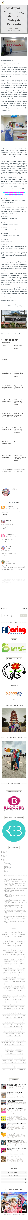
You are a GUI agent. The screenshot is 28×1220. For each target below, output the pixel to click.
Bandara (7, 936)
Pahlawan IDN (18, 1017)
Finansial (6, 963)
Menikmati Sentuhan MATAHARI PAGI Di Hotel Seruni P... (14, 877)
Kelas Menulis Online (19, 981)
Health (23, 965)
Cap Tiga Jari (8, 948)
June (5, 871)
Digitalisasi (7, 956)
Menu (25, 0)
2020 (4, 858)
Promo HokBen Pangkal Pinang (14, 1092)
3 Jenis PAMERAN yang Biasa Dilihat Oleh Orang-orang (14, 893)
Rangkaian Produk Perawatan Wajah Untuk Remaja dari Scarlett (7, 415)
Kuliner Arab (7, 992)
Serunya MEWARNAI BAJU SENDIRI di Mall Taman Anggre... (14, 886)
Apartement (5, 934)
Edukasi (6, 959)
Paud (16, 1024)
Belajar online (8, 939)
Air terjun (14, 932)
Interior (12, 970)
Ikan (6, 970)
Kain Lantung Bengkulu (10, 977)
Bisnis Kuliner (21, 941)
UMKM (10, 1064)
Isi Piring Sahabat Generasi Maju (15, 1108)
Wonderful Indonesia (9, 1069)
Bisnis (12, 941)
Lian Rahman (6, 997)
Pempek (22, 1024)
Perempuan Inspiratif (10, 1033)
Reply (5, 514)
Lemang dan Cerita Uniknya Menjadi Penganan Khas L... (15, 908)
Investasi (6, 972)
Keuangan (15, 988)
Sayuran (13, 1044)
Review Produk (21, 1042)
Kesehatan (7, 988)
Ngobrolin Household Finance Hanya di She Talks (16, 1149)
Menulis (21, 1008)
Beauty (20, 936)
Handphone (15, 965)
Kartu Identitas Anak (9, 979)
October (6, 866)
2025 (4, 851)
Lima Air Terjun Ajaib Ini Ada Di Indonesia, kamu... (14, 922)
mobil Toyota (10, 1013)
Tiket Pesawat (12, 1058)
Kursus (23, 995)
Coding (15, 950)
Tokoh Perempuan (20, 1060)
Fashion (13, 959)
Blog (14, 943)
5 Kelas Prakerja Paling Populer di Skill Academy (19, 415)
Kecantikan (21, 979)
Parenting (20, 1022)
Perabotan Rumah (9, 1031)
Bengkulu (6, 941)
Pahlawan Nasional (10, 1019)
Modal (19, 1013)
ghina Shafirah (10, 534)
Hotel (17, 968)
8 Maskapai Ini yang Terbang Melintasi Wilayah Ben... (15, 912)
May (5, 873)
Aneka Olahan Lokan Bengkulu (14, 1116)
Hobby (11, 968)
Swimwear (19, 1051)
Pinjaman (17, 1035)
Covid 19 (22, 950)
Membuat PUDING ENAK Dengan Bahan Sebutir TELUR (13, 880)
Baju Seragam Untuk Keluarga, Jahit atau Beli (19, 387)
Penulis (18, 1028)
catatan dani (9, 506)
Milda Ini (8, 520)
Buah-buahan (11, 945)
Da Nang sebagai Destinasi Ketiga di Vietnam (6, 344)
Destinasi (13, 954)
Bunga (19, 945)
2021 (4, 856)
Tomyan (5, 1062)
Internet (20, 970)
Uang (4, 1064)
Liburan (15, 997)
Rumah (7, 1044)
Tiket (4, 1058)
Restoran (5, 1042)
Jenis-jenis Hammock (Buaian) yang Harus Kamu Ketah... (15, 917)
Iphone (14, 972)
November (6, 864)
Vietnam (22, 1064)
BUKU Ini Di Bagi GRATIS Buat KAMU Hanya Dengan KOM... (15, 896)
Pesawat (10, 1035)
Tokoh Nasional (7, 1060)
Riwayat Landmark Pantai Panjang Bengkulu (14, 910)
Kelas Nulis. (19, 983)
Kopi (22, 988)
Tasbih (20, 1053)
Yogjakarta (21, 1069)
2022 (4, 855)
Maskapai (21, 1006)
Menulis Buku (11, 1010)
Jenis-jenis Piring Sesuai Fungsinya (15, 1156)
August (6, 868)
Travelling (21, 1062)
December (6, 863)
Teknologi (14, 1055)
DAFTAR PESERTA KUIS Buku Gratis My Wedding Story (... (14, 891)
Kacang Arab (14, 974)
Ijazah (23, 968)
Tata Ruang (5, 1055)
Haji (8, 965)
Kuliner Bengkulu (19, 992)
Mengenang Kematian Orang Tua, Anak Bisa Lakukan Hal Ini (16, 1085)
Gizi (3, 965)
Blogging (21, 943)
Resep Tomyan (20, 1040)
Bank (14, 936)
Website (10, 1067)
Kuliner (19, 990)
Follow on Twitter (13, 1172)
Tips (20, 1058)
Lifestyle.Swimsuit (18, 999)
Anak (20, 932)
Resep (12, 1040)
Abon (6, 932)
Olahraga (22, 1015)
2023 (4, 854)
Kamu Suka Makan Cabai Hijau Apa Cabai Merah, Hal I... (13, 906)
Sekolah (9, 1046)
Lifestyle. (7, 999)
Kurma (16, 995)
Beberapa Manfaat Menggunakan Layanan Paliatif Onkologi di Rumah (15, 1141)
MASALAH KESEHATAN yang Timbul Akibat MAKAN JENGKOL (14, 884)
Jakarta (21, 972)
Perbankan (20, 1031)
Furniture (14, 963)
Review (10, 28)
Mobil (19, 1010)
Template (22, 1055)
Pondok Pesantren (10, 1037)
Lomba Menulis (14, 1004)
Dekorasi (5, 954)
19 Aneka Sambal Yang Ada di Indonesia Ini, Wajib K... (14, 919)
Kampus (22, 977)
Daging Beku (9, 952)
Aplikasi (14, 934)
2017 (4, 862)
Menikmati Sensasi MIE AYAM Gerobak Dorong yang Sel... (15, 888)
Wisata (17, 1067)
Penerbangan (18, 1026)
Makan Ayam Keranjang (20, 441)
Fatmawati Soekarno (11, 961)
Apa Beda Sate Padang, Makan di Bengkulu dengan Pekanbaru (7, 401)
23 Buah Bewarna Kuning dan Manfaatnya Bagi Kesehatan (14, 1132)
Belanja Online (19, 939)
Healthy (4, 968)
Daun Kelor (18, 952)
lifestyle (22, 997)
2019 (4, 859)
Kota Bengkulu (10, 990)
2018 (4, 860)
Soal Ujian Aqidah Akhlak (14, 1049)
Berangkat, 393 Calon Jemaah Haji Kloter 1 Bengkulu (7, 387)
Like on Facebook (13, 1175)
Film (21, 961)
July (5, 870)
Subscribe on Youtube (13, 1178)
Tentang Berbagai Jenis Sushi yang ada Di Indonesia (7, 429)
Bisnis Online (7, 943)
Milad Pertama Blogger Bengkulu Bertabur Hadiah (15, 1100)
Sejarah (21, 1044)
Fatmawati (21, 959)
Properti (20, 1037)
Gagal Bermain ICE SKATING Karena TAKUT (15, 882)
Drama (22, 956)
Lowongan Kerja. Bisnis (10, 1006)
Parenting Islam (7, 1024)
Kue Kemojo (17, 358)
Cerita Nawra (6, 950)
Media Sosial (7, 1008)
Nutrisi (14, 1015)
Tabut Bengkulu (10, 1053)
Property (5, 1040)
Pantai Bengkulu (9, 1022)
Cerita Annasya (18, 948)
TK (24, 1058)
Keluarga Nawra (18, 986)
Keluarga (7, 986)
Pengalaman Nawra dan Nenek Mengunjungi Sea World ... (14, 901)
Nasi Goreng (6, 1015)
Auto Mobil (22, 934)
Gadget (22, 963)
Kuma (7, 561)
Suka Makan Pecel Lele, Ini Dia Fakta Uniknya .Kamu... (14, 914)
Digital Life (21, 954)
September (7, 867)
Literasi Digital (10, 1001)
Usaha (16, 1064)
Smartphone (17, 1046)
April (5, 874)
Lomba (19, 1001)
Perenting (21, 1033)
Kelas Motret (9, 983)
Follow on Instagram (13, 1181)
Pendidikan (9, 1026)
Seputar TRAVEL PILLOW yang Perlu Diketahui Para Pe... (15, 903)
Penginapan (10, 1028)
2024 (4, 852)
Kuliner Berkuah (7, 995)
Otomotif (8, 1017)
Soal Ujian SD (9, 1051)
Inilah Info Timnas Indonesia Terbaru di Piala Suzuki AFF (16, 1124)
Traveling (17, 28)
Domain (15, 956)
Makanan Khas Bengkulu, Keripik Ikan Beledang (15, 875)
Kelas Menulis (6, 981)
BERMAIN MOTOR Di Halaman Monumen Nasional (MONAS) (14, 898)
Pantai (20, 1019)
